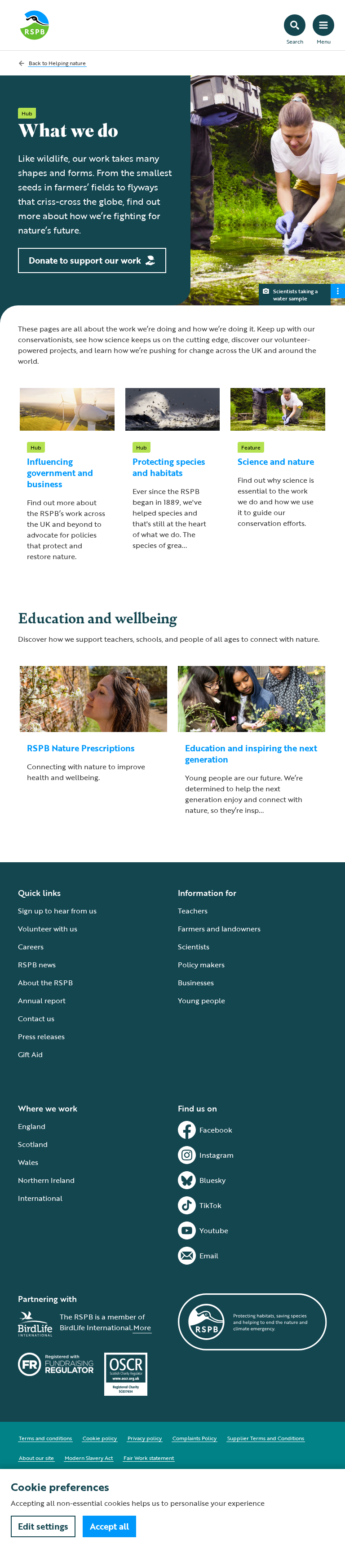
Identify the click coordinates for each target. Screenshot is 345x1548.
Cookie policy (100, 1438)
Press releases (41, 1036)
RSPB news (37, 964)
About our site (36, 1457)
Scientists (193, 946)
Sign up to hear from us (57, 910)
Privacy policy (145, 1438)
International (40, 1198)
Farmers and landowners (219, 928)
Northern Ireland (46, 1180)
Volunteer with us (47, 928)
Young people (201, 1000)
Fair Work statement (149, 1457)
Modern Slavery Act (89, 1457)
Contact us (36, 1018)
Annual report (42, 1000)
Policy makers (201, 964)
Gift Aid (30, 1054)
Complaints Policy (194, 1438)
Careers (31, 946)
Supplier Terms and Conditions (265, 1438)
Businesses (196, 982)
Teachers (193, 910)
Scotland (33, 1144)
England (31, 1126)
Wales (28, 1162)
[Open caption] (338, 291)
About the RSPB (45, 982)
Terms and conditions (45, 1438)
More (142, 1327)
